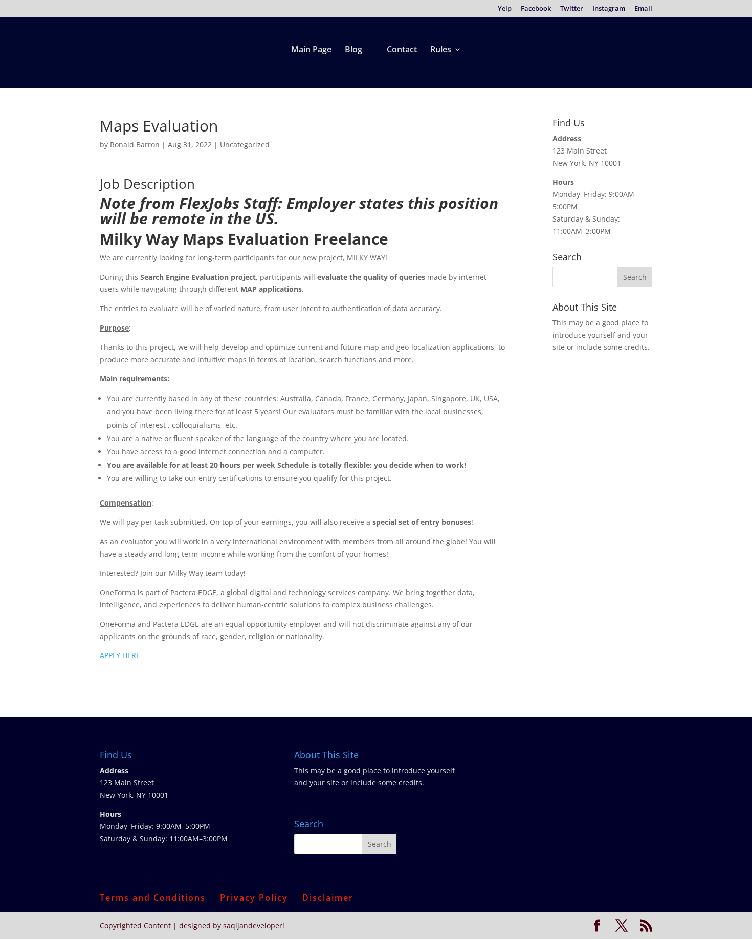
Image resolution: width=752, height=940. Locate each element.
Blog (353, 50)
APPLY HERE (120, 655)
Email (643, 9)
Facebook (536, 9)
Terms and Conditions (153, 897)
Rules (440, 50)
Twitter (571, 9)
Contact (402, 50)
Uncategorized (245, 144)
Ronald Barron (135, 144)
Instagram (608, 9)
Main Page (311, 50)
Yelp (505, 9)
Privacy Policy (254, 897)
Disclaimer (327, 897)
